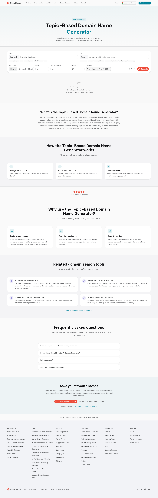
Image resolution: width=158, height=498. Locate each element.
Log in (117, 3)
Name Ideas (11, 454)
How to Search (110, 443)
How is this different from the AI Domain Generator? (60, 353)
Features (29, 3)
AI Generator (11, 435)
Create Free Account (65, 401)
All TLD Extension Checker (41, 459)
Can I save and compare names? (52, 367)
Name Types (60, 439)
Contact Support (111, 450)
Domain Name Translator (40, 439)
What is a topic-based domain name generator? (58, 346)
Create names (144, 3)
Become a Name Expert (89, 446)
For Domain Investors (88, 439)
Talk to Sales (85, 465)
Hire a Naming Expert (88, 443)
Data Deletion (134, 443)
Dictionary (59, 461)
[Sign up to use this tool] (79, 75)
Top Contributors (87, 454)
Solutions (75, 3)
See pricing (78, 406)
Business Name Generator (16, 439)
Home (62, 417)
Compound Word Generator (41, 432)
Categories (60, 450)
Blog (106, 446)
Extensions (60, 457)
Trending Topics (62, 432)
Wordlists (59, 446)
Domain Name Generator (16, 446)
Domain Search (65, 3)
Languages (60, 454)
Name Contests (12, 457)
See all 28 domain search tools (78, 310)
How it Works (38, 3)
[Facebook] (141, 489)
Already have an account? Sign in (91, 401)
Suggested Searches (63, 443)
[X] (137, 489)
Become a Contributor (88, 457)
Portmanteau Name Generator (42, 443)
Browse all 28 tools (91, 406)
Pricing (83, 461)
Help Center (109, 435)
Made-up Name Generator (41, 435)
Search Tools (61, 435)
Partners (84, 450)
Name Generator (13, 432)
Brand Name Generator (15, 443)
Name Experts (85, 3)
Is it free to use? (46, 360)
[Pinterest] (145, 489)
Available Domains (51, 3)
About (132, 432)
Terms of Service (136, 439)
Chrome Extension (111, 454)
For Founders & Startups (89, 432)
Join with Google (130, 3)
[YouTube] (149, 489)
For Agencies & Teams (89, 435)
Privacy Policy (135, 435)
